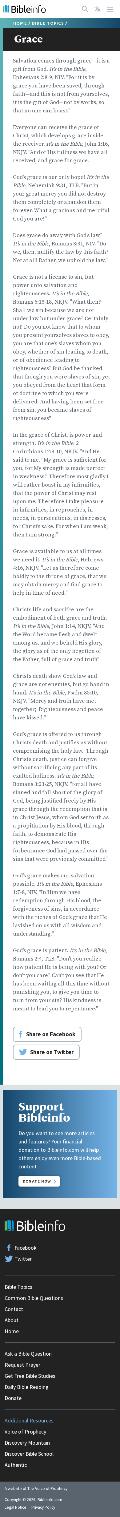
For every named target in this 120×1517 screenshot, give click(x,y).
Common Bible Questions (34, 1297)
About (11, 1320)
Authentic (16, 1464)
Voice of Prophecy (25, 1431)
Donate (13, 1398)
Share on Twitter (52, 1052)
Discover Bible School (29, 1453)
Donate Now (37, 1181)
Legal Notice (15, 1507)
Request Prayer (22, 1364)
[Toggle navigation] (110, 9)
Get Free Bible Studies (30, 1375)
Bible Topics (48, 23)
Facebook (25, 1247)
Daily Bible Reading (27, 1386)
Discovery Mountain (27, 1442)
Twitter (23, 1258)
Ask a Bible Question (28, 1353)
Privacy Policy (43, 1507)
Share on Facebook (50, 1034)
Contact (14, 1309)
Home (20, 23)
